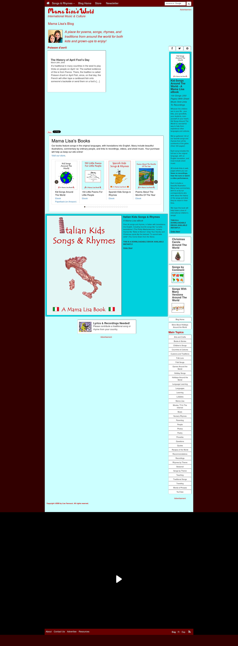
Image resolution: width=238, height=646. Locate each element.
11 (105, 206)
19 (122, 206)
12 (108, 206)
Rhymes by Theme (180, 462)
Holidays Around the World (180, 378)
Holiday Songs (180, 373)
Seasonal (180, 466)
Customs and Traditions (180, 354)
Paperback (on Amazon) (65, 201)
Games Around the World (180, 367)
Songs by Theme (180, 471)
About (49, 631)
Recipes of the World (180, 449)
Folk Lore (180, 358)
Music (180, 412)
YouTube (180, 492)
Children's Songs (180, 345)
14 (112, 206)
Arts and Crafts (180, 337)
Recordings (180, 458)
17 (118, 206)
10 (103, 206)
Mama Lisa (180, 401)
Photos (180, 428)
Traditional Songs (180, 479)
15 (114, 206)
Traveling (180, 483)
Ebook (58, 198)
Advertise (71, 631)
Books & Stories (180, 341)
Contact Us (59, 631)
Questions (180, 441)
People (180, 424)
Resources (84, 631)
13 (110, 206)
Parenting (180, 420)
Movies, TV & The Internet (180, 406)
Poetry (179, 433)
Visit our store (58, 155)
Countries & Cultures (180, 349)
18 (120, 206)
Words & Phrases (180, 487)
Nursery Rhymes (180, 416)
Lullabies (180, 396)
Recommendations (180, 454)
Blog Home (180, 319)
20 (124, 206)
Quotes (180, 445)
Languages (180, 388)
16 (116, 206)
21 (127, 206)
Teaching (180, 475)
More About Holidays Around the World (180, 325)
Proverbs (179, 437)
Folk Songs (180, 362)
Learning (180, 392)
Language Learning (180, 384)
